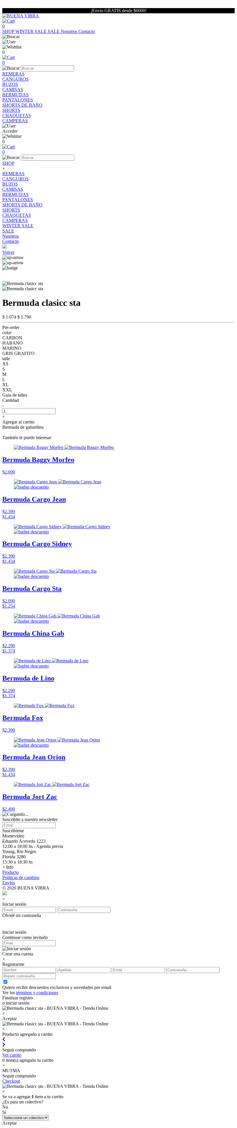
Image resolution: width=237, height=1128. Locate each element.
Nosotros (69, 31)
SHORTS (11, 110)
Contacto (86, 31)
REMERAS (13, 73)
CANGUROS (15, 79)
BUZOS (10, 84)
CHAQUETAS (16, 115)
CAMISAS (12, 89)
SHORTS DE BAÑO (22, 105)
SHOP (8, 31)
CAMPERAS (15, 120)
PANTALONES (17, 99)
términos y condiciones (37, 992)
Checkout (11, 1081)
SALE (54, 31)
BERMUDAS (15, 94)
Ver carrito (11, 1055)
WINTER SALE (31, 31)
